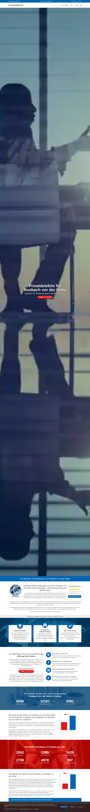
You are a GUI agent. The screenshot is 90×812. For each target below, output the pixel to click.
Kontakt (77, 5)
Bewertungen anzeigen (74, 596)
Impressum (37, 809)
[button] (45, 297)
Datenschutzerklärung (23, 809)
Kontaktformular (34, 681)
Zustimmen (64, 806)
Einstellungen (81, 806)
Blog (72, 5)
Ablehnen (72, 806)
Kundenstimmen (64, 5)
